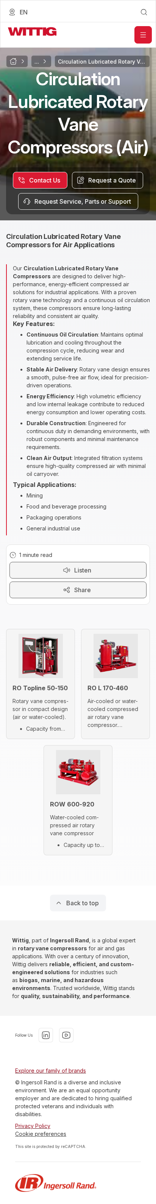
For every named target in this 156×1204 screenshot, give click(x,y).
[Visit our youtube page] (66, 1035)
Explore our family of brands (50, 1070)
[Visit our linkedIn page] (46, 1035)
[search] (144, 12)
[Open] (143, 35)
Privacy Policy (32, 1126)
